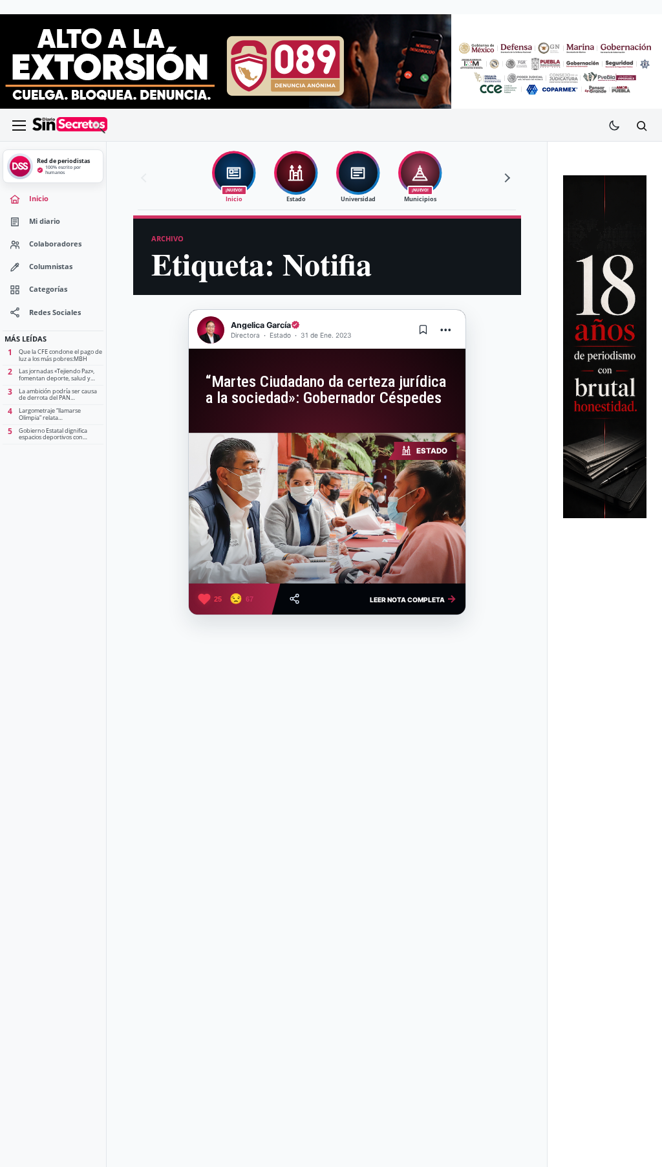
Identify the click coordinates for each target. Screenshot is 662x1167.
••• (446, 329)
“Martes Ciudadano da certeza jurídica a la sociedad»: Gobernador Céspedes (326, 389)
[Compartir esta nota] (294, 599)
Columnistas (50, 266)
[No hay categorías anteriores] (145, 178)
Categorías (48, 289)
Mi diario (44, 221)
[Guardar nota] (423, 330)
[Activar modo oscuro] (614, 125)
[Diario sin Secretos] (69, 125)
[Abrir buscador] (641, 125)
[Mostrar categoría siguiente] (505, 178)
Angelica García (261, 325)
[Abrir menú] (19, 125)
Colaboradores (55, 243)
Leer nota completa (413, 598)
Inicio (38, 198)
